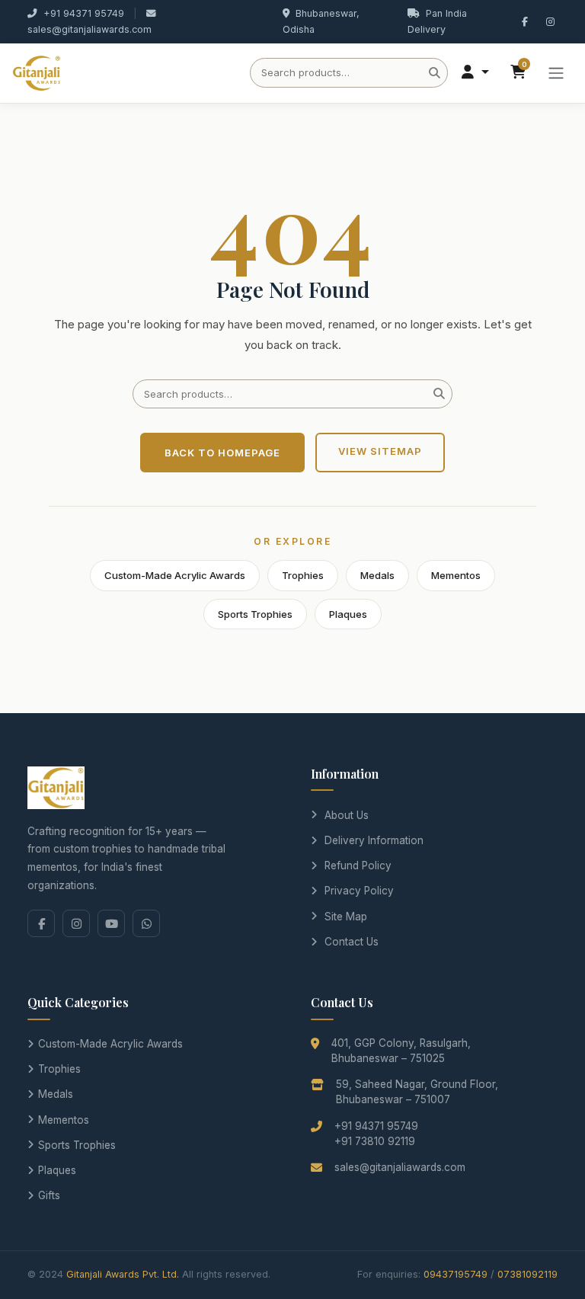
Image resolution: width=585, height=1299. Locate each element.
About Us (346, 815)
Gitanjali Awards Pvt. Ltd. (122, 1274)
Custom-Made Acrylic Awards (174, 575)
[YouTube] (111, 923)
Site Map (345, 916)
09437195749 (456, 1274)
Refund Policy (358, 865)
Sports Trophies (255, 614)
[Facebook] (41, 923)
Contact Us (351, 942)
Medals (377, 575)
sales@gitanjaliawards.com (89, 29)
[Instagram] (76, 923)
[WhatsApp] (146, 923)
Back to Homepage (222, 452)
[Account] (475, 73)
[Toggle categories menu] (556, 73)
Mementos (456, 575)
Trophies (303, 575)
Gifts (49, 1195)
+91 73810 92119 (374, 1141)
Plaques (348, 614)
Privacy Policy (359, 891)
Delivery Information (374, 840)
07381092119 (527, 1274)
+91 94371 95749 (83, 13)
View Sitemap (380, 451)
